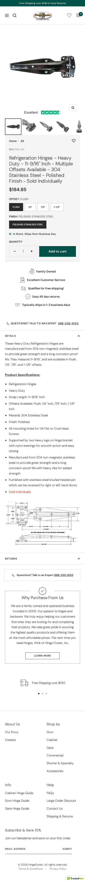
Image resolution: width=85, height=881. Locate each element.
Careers (10, 740)
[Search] (15, 15)
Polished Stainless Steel (28, 224)
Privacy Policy (58, 868)
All (22, 141)
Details (10, 336)
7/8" (43, 207)
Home (13, 141)
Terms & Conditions (31, 868)
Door (50, 732)
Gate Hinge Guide (17, 808)
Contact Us (55, 808)
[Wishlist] (69, 16)
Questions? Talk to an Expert (44, 323)
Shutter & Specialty (60, 763)
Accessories (55, 771)
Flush (16, 207)
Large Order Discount (61, 801)
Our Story (12, 732)
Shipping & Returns (60, 816)
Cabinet (52, 740)
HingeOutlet (35, 864)
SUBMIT (67, 848)
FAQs (50, 793)
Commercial (55, 755)
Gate (50, 748)
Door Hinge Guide (17, 801)
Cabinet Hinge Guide (19, 793)
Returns (11, 558)
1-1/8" (57, 207)
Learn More (42, 655)
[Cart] (78, 15)
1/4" (30, 207)
